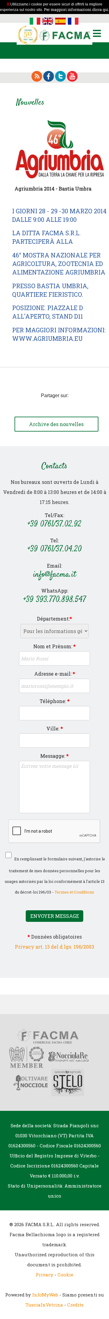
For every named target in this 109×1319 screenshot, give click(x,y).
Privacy (44, 1275)
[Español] (60, 20)
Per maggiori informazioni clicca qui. (76, 9)
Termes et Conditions (74, 892)
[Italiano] (35, 20)
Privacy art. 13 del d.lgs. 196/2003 (54, 946)
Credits (75, 1305)
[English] (47, 20)
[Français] (73, 20)
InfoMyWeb (45, 1295)
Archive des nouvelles (56, 424)
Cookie (65, 1275)
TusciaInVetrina (44, 1305)
